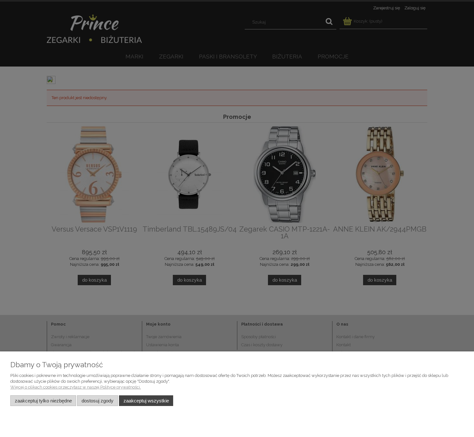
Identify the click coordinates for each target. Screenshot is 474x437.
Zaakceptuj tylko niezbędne (43, 400)
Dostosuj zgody (98, 400)
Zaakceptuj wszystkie (146, 400)
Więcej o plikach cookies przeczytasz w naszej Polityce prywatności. (75, 387)
